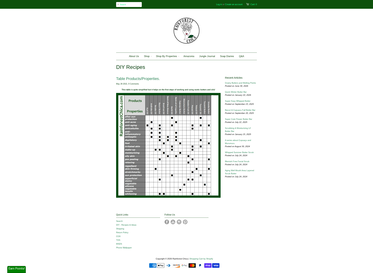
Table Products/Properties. (138, 78)
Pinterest (185, 222)
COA (118, 236)
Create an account (233, 4)
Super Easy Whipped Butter (237, 101)
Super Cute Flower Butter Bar (238, 119)
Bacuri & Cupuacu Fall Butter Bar (240, 110)
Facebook (166, 222)
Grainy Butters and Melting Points (240, 83)
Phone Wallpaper (124, 247)
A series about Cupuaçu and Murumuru (238, 141)
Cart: (253, 4)
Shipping (120, 228)
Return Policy (122, 232)
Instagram (179, 222)
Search (119, 221)
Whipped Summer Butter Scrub (239, 152)
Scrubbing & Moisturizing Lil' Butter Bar (238, 129)
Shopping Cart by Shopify (201, 259)
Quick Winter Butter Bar (236, 92)
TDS (118, 240)
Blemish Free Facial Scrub (237, 161)
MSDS (119, 244)
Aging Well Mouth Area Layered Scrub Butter (239, 172)
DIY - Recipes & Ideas (126, 225)
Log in (219, 4)
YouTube (173, 222)
